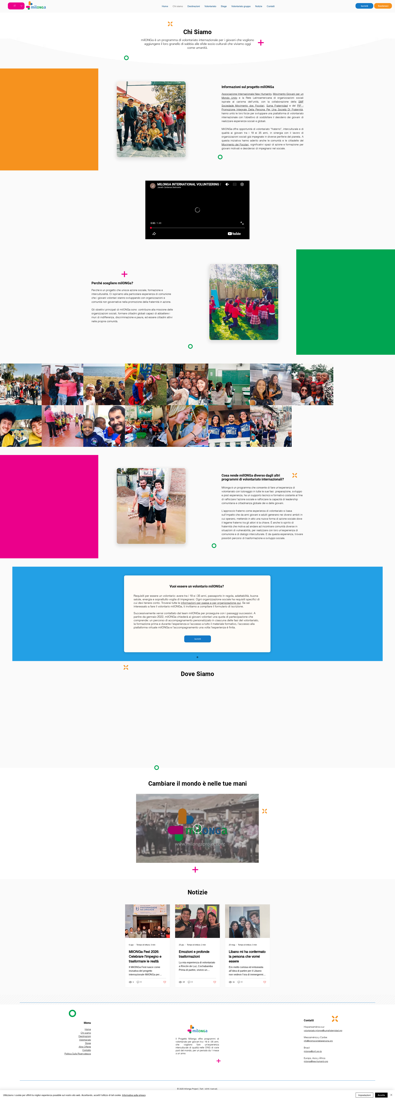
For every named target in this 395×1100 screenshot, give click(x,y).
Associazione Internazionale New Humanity (247, 93)
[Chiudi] (391, 1095)
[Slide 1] (197, 657)
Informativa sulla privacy (134, 1095)
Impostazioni (364, 1095)
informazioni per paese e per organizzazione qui (211, 603)
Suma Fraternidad (277, 105)
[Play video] (197, 828)
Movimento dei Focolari (235, 144)
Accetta (381, 1095)
